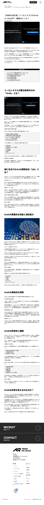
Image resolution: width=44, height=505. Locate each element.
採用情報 (27, 469)
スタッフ (27, 478)
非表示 (23, 69)
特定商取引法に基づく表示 (37, 499)
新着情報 (27, 483)
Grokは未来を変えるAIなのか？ (14, 80)
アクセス (27, 472)
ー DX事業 (14, 478)
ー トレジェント (16, 471)
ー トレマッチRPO (16, 468)
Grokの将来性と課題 (11, 78)
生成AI (9, 6)
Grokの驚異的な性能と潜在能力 (14, 75)
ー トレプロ (15, 466)
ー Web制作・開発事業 (17, 476)
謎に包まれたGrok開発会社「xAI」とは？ (16, 74)
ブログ (27, 481)
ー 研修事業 (15, 481)
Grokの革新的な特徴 (11, 77)
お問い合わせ (33, 2)
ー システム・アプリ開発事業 (18, 473)
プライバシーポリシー (27, 499)
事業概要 (14, 463)
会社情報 (27, 467)
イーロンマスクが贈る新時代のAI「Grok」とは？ (18, 72)
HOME (5, 6)
